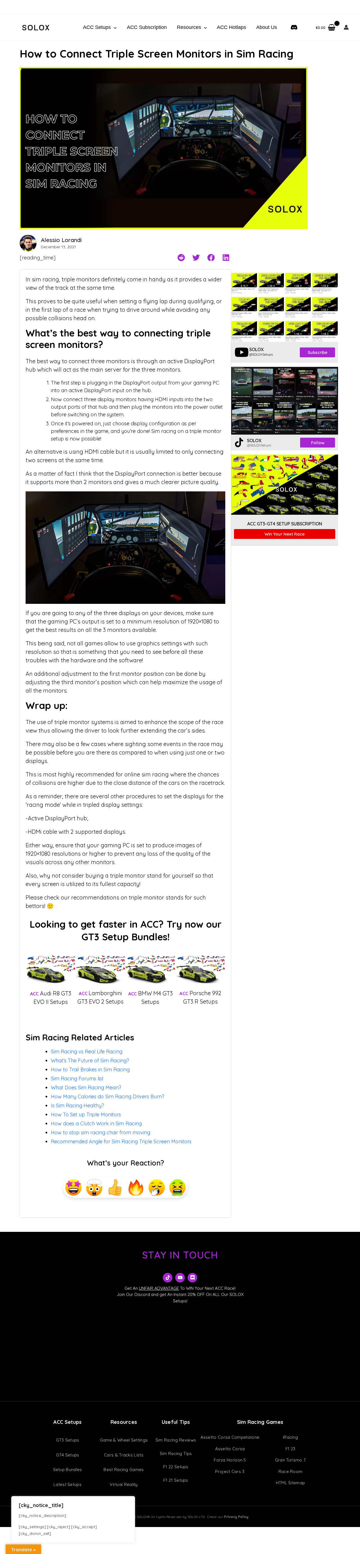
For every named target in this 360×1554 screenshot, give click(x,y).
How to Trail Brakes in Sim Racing (90, 1069)
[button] (114, 27)
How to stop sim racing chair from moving (100, 1132)
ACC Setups (97, 27)
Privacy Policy (236, 1517)
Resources (189, 27)
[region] (73, 1519)
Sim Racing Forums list (77, 1078)
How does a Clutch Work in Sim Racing (96, 1123)
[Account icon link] (346, 27)
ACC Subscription (147, 27)
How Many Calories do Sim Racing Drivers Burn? (107, 1096)
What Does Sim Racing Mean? (86, 1087)
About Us (266, 27)
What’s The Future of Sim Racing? (90, 1060)
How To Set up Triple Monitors (86, 1114)
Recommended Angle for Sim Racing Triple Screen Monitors (121, 1141)
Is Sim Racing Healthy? (77, 1105)
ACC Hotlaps (231, 27)
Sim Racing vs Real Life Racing (86, 1051)
